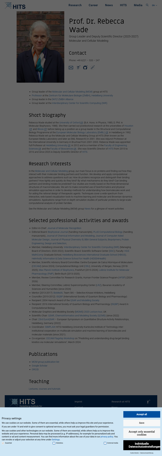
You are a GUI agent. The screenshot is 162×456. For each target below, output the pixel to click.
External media (112, 443)
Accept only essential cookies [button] (142, 433)
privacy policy (107, 436)
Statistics (59, 443)
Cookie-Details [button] (134, 453)
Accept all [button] (142, 414)
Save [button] (141, 422)
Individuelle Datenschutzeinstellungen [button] (144, 445)
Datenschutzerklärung (146, 453)
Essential (8, 443)
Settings (56, 439)
